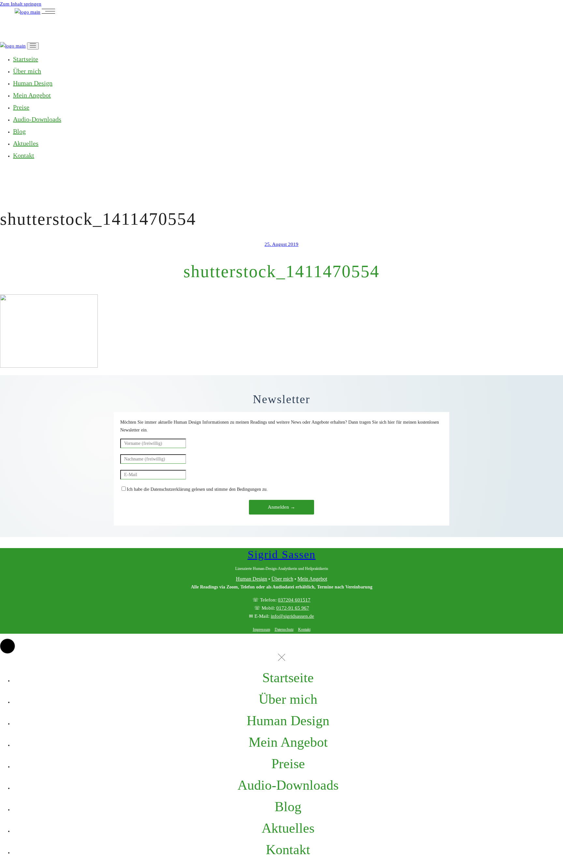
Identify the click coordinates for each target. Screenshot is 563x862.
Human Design (251, 579)
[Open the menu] (48, 12)
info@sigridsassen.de (292, 616)
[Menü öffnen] (33, 45)
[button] (7, 646)
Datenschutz (284, 629)
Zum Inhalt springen (20, 4)
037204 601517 (294, 599)
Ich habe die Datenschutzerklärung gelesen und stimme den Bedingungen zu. (197, 489)
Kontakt (304, 629)
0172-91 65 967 (292, 608)
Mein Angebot (312, 579)
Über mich (282, 579)
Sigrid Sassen (282, 554)
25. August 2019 (281, 244)
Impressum (261, 629)
